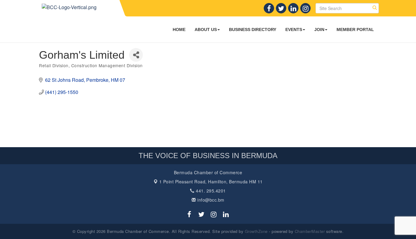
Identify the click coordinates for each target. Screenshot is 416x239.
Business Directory (252, 29)
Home (179, 29)
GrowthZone (256, 231)
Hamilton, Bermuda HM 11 (211, 181)
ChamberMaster (310, 231)
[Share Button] (136, 55)
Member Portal (355, 29)
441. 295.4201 (210, 191)
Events (293, 29)
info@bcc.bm (210, 200)
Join (319, 29)
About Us (206, 29)
